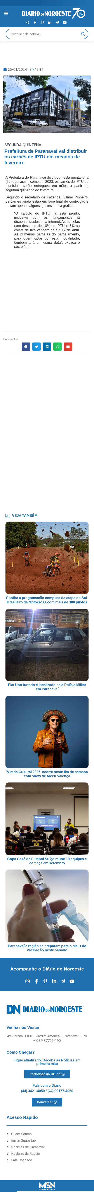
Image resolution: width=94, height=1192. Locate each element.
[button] (26, 346)
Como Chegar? (21, 1052)
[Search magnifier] (83, 34)
